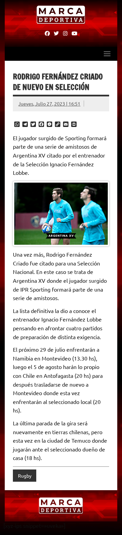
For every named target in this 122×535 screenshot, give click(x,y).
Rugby (25, 476)
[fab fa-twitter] (56, 33)
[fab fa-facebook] (47, 33)
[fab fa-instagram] (65, 33)
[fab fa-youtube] (74, 33)
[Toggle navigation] (107, 53)
